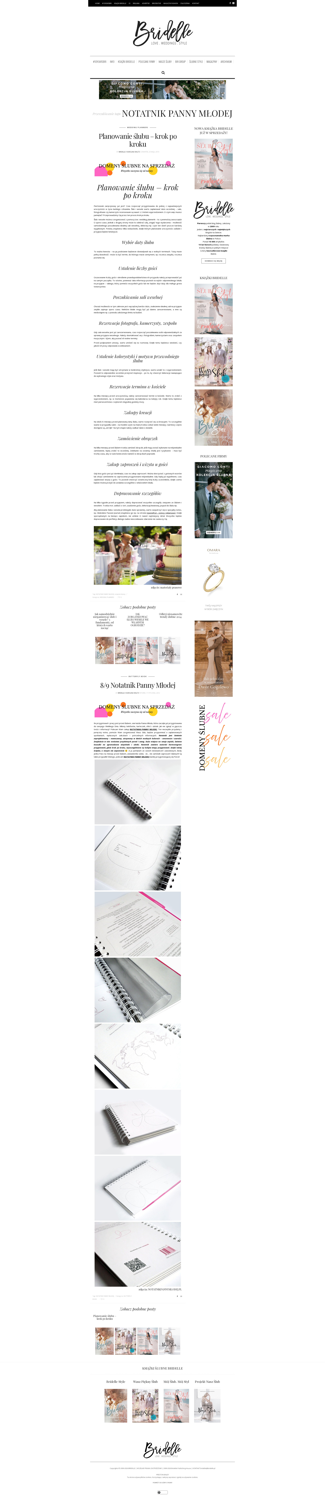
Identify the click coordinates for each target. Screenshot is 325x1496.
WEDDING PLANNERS (137, 127)
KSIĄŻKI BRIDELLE (120, 3)
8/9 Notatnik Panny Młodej (137, 685)
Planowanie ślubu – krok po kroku (138, 139)
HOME (97, 3)
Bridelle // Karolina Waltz (129, 152)
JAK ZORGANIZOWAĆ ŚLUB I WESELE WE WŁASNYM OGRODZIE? (138, 619)
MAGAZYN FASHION (171, 3)
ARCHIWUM (226, 61)
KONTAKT (195, 3)
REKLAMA (136, 3)
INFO (112, 61)
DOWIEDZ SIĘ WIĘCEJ (213, 261)
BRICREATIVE (156, 3)
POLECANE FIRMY (147, 61)
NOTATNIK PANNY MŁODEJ (105, 594)
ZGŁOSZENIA (185, 3)
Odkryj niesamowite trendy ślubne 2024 (170, 615)
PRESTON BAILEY (162, 1475)
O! (129, 3)
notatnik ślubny (120, 594)
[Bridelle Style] (115, 1406)
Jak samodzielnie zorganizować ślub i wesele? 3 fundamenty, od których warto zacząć (104, 621)
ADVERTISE (146, 3)
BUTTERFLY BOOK (138, 676)
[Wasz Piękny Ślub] (145, 1406)
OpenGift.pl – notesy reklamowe (161, 513)
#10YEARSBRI (107, 3)
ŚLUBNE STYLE (196, 61)
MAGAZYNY (212, 61)
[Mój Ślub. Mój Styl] (176, 1406)
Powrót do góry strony (162, 1483)
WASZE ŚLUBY (165, 61)
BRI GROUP (180, 61)
